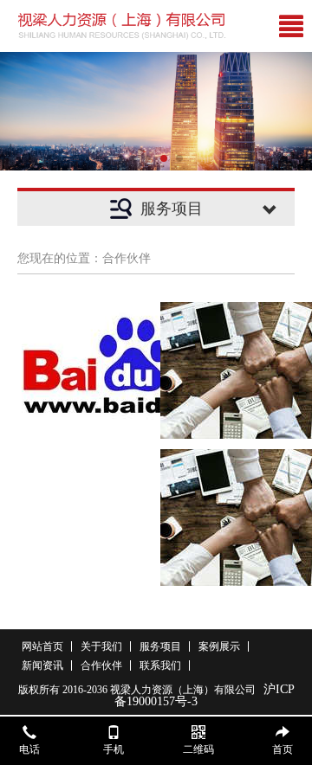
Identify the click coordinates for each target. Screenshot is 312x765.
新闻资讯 (42, 665)
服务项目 (160, 646)
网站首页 (42, 646)
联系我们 (160, 665)
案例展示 (219, 646)
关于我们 (101, 646)
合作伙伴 (101, 665)
